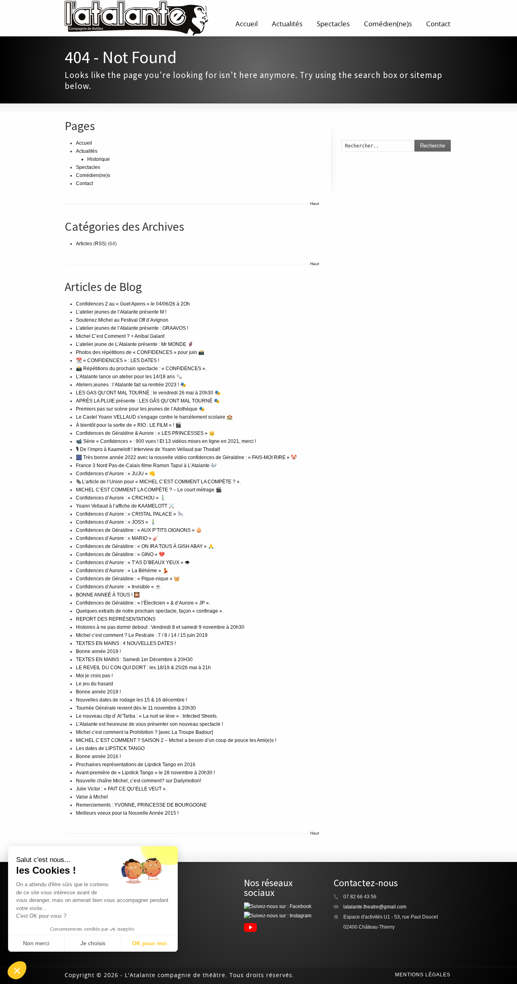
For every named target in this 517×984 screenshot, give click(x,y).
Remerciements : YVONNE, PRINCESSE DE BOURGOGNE (141, 805)
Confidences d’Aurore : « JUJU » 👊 (115, 473)
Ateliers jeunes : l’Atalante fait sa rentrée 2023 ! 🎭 (131, 385)
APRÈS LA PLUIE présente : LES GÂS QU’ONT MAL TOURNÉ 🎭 (148, 401)
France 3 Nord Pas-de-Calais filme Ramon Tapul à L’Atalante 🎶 (146, 465)
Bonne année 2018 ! (98, 692)
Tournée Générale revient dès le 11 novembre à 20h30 (136, 708)
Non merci (36, 943)
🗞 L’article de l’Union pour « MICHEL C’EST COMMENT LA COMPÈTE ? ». (158, 482)
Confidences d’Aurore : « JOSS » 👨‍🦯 (116, 522)
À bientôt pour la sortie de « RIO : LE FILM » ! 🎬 (128, 425)
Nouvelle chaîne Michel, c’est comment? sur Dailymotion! (138, 781)
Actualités (287, 23)
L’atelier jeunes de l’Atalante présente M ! (121, 312)
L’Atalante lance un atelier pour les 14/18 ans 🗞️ (129, 376)
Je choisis (92, 943)
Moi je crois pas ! (94, 675)
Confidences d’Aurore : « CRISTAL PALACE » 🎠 (129, 514)
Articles (84, 244)
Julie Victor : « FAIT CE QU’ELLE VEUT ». (121, 789)
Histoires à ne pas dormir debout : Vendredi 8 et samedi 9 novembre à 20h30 (160, 627)
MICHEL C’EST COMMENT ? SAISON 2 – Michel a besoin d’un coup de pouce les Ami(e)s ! (176, 740)
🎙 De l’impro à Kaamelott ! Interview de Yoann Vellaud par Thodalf (148, 449)
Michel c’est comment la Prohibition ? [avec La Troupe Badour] (144, 732)
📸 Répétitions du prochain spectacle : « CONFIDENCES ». (141, 368)
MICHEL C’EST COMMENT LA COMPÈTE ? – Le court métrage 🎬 (149, 490)
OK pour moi (149, 943)
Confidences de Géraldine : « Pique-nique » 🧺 (128, 579)
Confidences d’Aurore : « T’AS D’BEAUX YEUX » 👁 (132, 562)
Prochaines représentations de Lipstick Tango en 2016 (135, 764)
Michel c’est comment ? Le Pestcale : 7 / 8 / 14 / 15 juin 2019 (142, 635)
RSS (100, 244)
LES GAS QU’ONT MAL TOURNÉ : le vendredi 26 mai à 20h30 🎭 (148, 393)
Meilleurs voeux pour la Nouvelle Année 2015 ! (127, 813)
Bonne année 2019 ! (98, 651)
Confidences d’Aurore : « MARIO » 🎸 (117, 538)
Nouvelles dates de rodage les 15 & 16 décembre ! (131, 700)
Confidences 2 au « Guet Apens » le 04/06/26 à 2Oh (133, 304)
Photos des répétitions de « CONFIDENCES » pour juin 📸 (140, 352)
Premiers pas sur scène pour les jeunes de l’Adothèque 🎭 (140, 409)
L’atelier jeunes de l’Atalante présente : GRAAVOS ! (132, 328)
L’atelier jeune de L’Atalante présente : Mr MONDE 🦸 (134, 344)
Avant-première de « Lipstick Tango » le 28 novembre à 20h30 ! (145, 772)
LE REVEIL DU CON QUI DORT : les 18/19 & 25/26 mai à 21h (143, 667)
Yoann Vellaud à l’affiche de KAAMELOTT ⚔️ (125, 506)
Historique (98, 159)
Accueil (246, 23)
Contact (438, 23)
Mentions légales (422, 975)
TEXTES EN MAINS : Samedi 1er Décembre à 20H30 (134, 659)
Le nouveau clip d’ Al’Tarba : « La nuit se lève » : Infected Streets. (147, 716)
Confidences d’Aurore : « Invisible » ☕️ (118, 587)
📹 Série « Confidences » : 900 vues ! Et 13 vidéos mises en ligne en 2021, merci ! (166, 441)
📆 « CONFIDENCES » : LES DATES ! (117, 360)
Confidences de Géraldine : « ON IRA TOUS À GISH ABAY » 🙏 (145, 546)
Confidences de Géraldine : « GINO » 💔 (120, 554)
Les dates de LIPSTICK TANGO (110, 748)
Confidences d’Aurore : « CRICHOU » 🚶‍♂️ (121, 498)
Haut (314, 203)
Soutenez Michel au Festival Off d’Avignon (122, 320)
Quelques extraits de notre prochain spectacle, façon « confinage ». (149, 611)
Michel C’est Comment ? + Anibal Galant (120, 336)
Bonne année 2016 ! (98, 756)
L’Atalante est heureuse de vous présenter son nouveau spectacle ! (149, 724)
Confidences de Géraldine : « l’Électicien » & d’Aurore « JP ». (143, 603)
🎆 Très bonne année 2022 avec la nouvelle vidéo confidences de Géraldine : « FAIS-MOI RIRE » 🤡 (186, 457)
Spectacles (333, 23)
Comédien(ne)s (388, 23)
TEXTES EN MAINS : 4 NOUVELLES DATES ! (126, 643)
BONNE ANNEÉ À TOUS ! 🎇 (108, 595)
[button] (17, 970)
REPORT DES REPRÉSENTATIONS (116, 619)
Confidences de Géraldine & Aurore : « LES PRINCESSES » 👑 (145, 433)
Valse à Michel (92, 797)
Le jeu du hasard (94, 684)
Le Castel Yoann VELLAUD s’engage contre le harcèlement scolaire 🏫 (154, 417)
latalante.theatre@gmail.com (374, 907)
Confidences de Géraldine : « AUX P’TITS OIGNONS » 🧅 (139, 530)
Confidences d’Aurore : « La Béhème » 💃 (122, 570)
